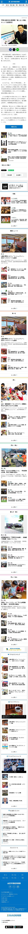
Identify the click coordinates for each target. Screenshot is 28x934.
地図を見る (14, 127)
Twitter (14, 886)
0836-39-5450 (20, 56)
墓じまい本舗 (5, 165)
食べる (7, 5)
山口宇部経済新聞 (14, 2)
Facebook (10, 886)
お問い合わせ (4, 898)
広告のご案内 (4, 900)
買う (17, 5)
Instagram (17, 886)
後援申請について (5, 901)
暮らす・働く (21, 5)
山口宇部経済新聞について (7, 892)
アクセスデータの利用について (8, 896)
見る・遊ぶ (12, 5)
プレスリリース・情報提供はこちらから (10, 894)
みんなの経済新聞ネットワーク (14, 915)
